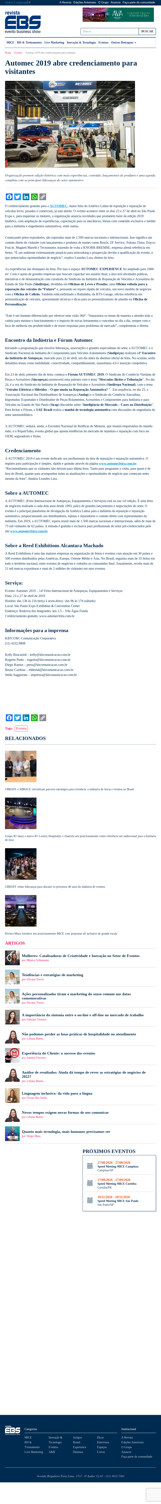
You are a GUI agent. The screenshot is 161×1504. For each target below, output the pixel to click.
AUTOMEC (59, 206)
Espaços (101, 1447)
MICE (10, 42)
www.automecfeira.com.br (117, 463)
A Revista (65, 2)
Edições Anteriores (84, 2)
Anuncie (116, 2)
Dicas (100, 1437)
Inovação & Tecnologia (81, 42)
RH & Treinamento (29, 42)
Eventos (103, 42)
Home (8, 52)
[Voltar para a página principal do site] (12, 1430)
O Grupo (103, 2)
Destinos (78, 1452)
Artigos (77, 1437)
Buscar (147, 31)
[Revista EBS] (23, 22)
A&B (52, 1452)
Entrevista (103, 1442)
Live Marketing (54, 42)
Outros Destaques (122, 42)
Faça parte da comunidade (139, 2)
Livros (101, 1452)
